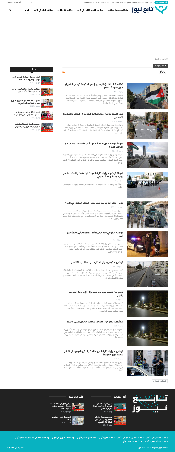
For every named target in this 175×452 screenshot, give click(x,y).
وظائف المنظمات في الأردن (156, 441)
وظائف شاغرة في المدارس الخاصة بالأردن (32, 438)
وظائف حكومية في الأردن (117, 10)
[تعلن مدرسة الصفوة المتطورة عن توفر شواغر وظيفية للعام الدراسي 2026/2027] (47, 80)
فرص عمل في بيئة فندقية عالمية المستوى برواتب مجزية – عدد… (60, 406)
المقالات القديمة (160, 381)
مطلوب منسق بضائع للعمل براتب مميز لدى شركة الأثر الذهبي (103, 419)
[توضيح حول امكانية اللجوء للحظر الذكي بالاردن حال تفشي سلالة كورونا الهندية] (147, 363)
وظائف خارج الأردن (64, 10)
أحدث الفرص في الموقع (132, 441)
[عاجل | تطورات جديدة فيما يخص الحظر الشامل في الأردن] (147, 214)
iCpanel (10, 448)
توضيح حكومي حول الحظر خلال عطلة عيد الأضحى (97, 262)
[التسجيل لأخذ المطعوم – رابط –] (78, 420)
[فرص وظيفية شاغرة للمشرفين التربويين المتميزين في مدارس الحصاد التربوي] (47, 127)
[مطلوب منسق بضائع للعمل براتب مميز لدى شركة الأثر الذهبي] (47, 92)
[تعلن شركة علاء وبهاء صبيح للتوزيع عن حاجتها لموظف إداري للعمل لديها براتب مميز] (47, 103)
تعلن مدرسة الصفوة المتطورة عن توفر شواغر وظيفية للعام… (102, 406)
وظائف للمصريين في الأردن (63, 438)
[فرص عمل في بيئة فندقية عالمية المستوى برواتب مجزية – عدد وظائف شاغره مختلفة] (78, 407)
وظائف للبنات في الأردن (43, 10)
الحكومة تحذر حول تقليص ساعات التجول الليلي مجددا (95, 322)
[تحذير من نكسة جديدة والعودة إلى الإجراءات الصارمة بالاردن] (147, 303)
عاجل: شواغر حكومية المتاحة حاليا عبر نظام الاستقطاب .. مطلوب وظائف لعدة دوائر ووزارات (118, 2)
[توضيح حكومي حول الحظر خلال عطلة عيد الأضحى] (147, 274)
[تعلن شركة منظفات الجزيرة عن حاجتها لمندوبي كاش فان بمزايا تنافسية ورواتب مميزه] (47, 115)
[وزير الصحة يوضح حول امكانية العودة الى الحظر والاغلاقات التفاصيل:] (147, 125)
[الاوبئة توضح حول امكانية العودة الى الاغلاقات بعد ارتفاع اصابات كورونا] (147, 155)
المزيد (27, 10)
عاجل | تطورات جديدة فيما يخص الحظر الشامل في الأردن (94, 203)
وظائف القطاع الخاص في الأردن (90, 10)
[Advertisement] (87, 36)
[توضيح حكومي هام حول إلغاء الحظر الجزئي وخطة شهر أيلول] (147, 244)
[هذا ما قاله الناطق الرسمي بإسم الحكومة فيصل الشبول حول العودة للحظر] (147, 96)
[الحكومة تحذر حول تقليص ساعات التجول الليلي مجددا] (147, 333)
